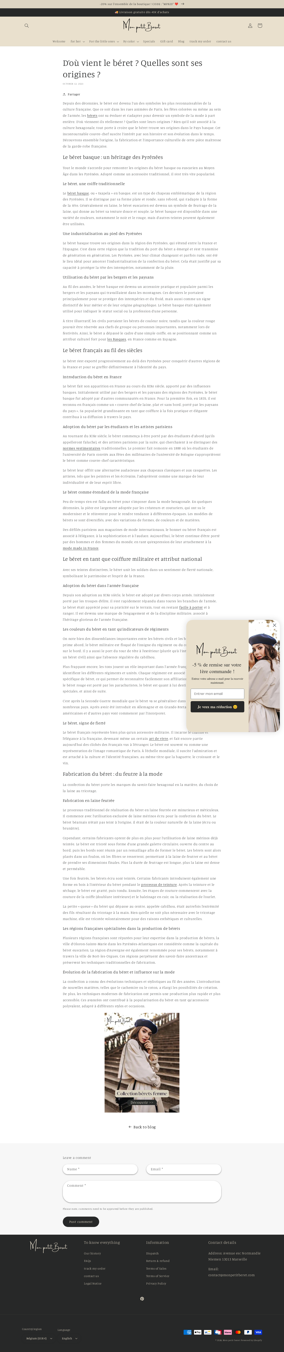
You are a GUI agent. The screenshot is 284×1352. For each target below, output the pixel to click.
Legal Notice (93, 1283)
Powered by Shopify (251, 1340)
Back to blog (144, 1126)
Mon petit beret (231, 1340)
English (67, 1338)
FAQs (87, 1260)
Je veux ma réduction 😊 (217, 706)
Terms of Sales (156, 1268)
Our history (92, 1253)
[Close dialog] (274, 625)
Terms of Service (157, 1276)
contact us (91, 1276)
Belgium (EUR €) (36, 1338)
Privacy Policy (156, 1283)
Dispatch (152, 1253)
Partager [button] (74, 94)
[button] (27, 25)
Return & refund (158, 1260)
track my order (95, 1268)
